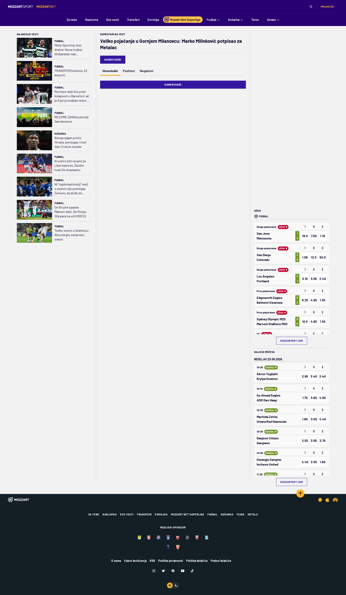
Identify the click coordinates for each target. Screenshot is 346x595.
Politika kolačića (196, 560)
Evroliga (161, 514)
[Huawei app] (335, 500)
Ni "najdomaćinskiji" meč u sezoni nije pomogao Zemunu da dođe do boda (71, 188)
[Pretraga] (311, 7)
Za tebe (94, 514)
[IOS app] (327, 500)
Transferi (144, 514)
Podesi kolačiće (221, 560)
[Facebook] (173, 571)
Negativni (146, 71)
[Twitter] (163, 571)
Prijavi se (327, 6)
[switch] (173, 585)
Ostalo (253, 514)
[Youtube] (182, 571)
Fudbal (59, 41)
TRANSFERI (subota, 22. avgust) (71, 73)
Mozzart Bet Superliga (187, 514)
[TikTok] (192, 571)
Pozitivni (129, 71)
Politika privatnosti (170, 560)
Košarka (60, 133)
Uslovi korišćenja (135, 560)
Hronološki (110, 71)
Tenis (240, 514)
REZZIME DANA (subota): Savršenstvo (71, 119)
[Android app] (320, 499)
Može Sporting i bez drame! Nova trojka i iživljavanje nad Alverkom (68, 49)
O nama (116, 560)
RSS (152, 560)
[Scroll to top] (300, 494)
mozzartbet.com (291, 340)
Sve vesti (127, 514)
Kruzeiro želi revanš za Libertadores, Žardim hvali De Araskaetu (70, 165)
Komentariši (112, 59)
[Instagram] (154, 571)
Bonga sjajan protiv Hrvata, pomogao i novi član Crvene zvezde (70, 142)
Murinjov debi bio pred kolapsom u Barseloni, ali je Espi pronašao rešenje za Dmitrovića (71, 96)
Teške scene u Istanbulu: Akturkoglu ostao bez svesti (71, 234)
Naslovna (110, 514)
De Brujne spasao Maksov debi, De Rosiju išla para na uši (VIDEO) (70, 211)
